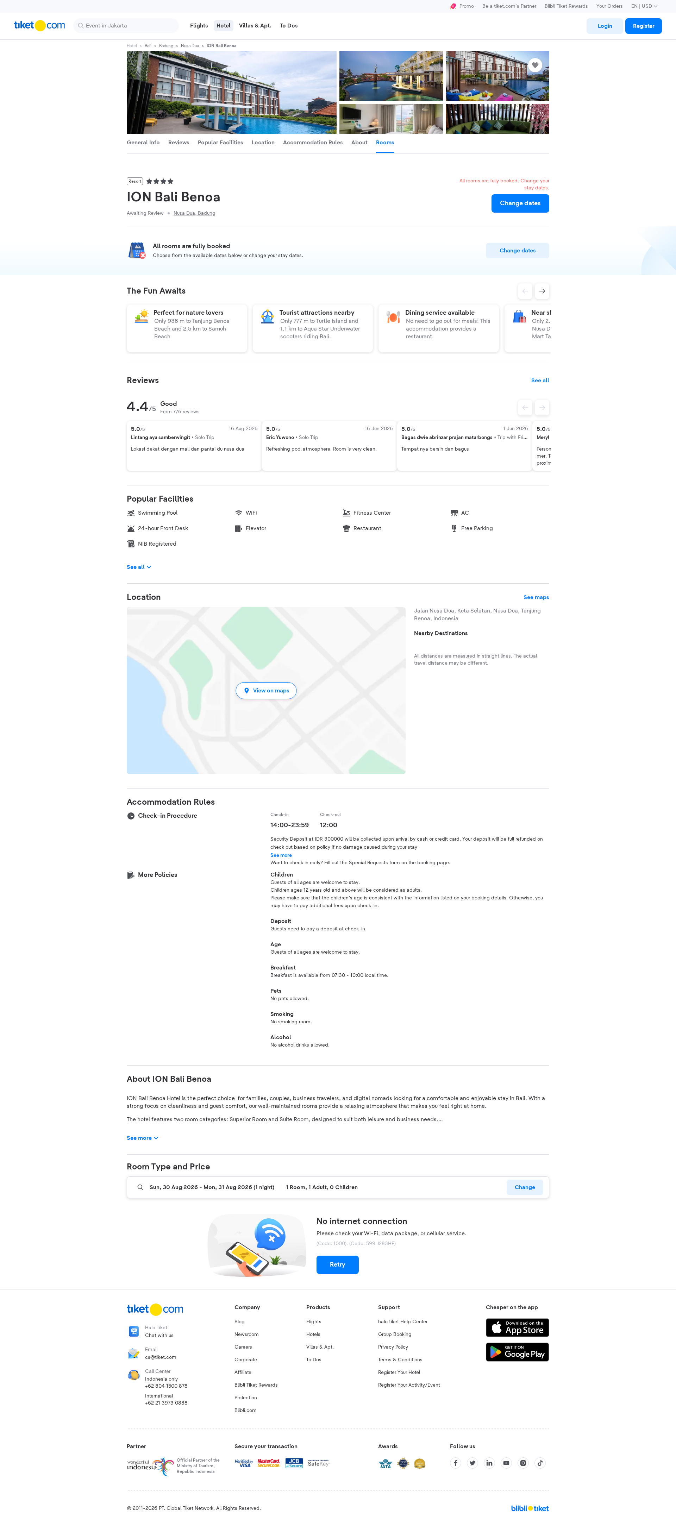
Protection (245, 1398)
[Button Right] (542, 407)
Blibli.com (245, 1410)
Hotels (313, 1334)
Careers (243, 1347)
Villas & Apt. (320, 1347)
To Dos (313, 1360)
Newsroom (246, 1334)
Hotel (132, 46)
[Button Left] (525, 407)
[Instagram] (523, 1463)
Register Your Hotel (399, 1372)
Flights (313, 1322)
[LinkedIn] (489, 1463)
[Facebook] (455, 1463)
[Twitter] (472, 1463)
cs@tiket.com (160, 1357)
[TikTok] (540, 1463)
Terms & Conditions (400, 1360)
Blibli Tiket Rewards (566, 6)
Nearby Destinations (441, 633)
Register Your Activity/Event (409, 1385)
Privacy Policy (393, 1347)
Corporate (245, 1360)
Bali (148, 46)
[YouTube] (506, 1463)
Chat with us (159, 1335)
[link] (605, 26)
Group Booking (395, 1334)
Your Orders (609, 6)
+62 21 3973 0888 (166, 1403)
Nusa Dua (190, 46)
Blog (239, 1322)
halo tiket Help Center (402, 1322)
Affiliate (242, 1372)
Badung (166, 46)
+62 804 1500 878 (166, 1386)
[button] (266, 690)
